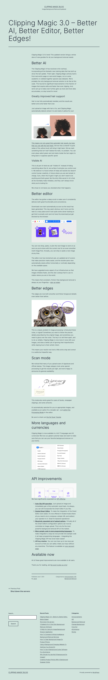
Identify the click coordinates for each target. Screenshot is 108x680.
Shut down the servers (47, 622)
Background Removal (70, 578)
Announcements (69, 576)
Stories (74, 632)
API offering (61, 499)
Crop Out (74, 627)
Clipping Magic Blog (54, 7)
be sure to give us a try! (59, 565)
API (75, 576)
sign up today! (55, 282)
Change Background (78, 624)
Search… (11, 613)
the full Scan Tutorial (54, 417)
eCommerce (75, 629)
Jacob (35, 578)
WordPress (95, 672)
